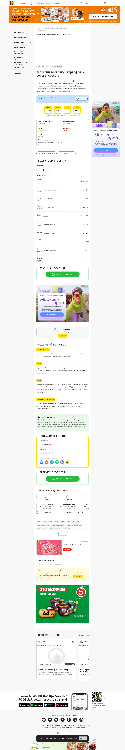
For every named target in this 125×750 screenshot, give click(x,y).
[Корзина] (105, 3)
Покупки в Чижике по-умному (20, 63)
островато (66, 528)
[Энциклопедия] (31, 47)
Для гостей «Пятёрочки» (19, 53)
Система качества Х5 (20, 68)
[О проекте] (31, 73)
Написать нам (63, 733)
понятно (83, 738)
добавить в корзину (64, 274)
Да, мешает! (62, 335)
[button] (36, 501)
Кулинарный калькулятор (45, 153)
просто (63, 521)
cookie (76, 738)
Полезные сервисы (21, 37)
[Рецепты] (31, 27)
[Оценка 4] (49, 453)
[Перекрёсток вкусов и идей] (31, 58)
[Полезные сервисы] (31, 37)
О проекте (17, 73)
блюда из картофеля (57, 525)
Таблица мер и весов (65, 153)
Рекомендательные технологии (60, 727)
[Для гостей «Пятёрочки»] (31, 53)
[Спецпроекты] (31, 32)
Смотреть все (84, 635)
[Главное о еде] (31, 42)
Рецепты (17, 27)
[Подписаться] (73, 641)
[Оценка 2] (43, 453)
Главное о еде (19, 42)
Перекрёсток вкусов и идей (19, 58)
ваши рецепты (41, 528)
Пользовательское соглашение (74, 725)
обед (56, 521)
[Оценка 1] (40, 453)
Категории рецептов (74, 727)
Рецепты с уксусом (54, 528)
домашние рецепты (74, 521)
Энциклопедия (19, 47)
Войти (78, 576)
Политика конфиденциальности (56, 725)
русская (40, 136)
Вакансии (47, 727)
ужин (38, 521)
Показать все (62, 534)
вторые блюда (47, 521)
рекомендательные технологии (63, 738)
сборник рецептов (43, 525)
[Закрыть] (89, 725)
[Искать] (87, 3)
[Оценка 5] (52, 453)
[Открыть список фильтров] (82, 3)
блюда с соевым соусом (74, 525)
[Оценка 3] (46, 453)
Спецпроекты (19, 32)
